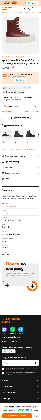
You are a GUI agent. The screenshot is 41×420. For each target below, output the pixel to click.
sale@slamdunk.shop (11, 337)
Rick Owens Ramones (9, 206)
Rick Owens (5, 213)
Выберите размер (11, 106)
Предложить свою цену (20, 118)
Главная (4, 13)
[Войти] (28, 8)
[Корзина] (33, 8)
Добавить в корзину (17, 416)
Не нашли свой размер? (31, 111)
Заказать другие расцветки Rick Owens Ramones (18, 149)
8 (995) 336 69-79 (9, 341)
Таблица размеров (7, 111)
